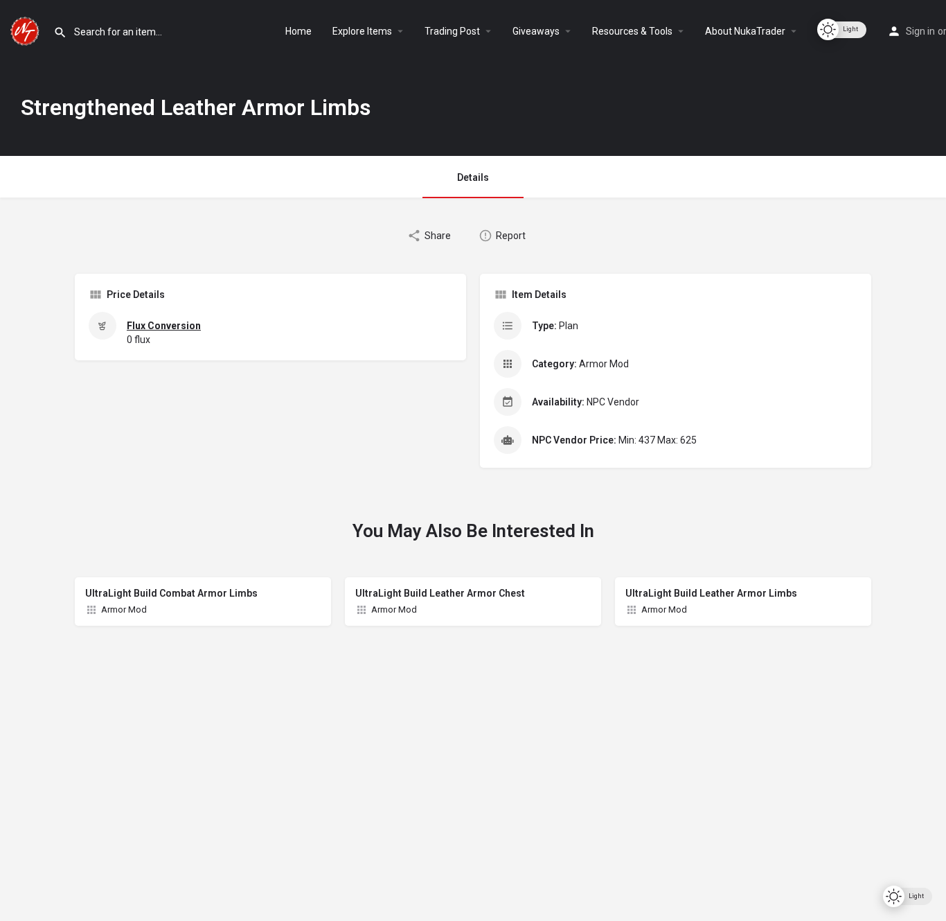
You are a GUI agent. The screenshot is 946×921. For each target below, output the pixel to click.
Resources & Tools (632, 31)
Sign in (920, 31)
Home (298, 31)
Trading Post (452, 31)
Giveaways (536, 31)
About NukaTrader (745, 31)
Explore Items (362, 31)
